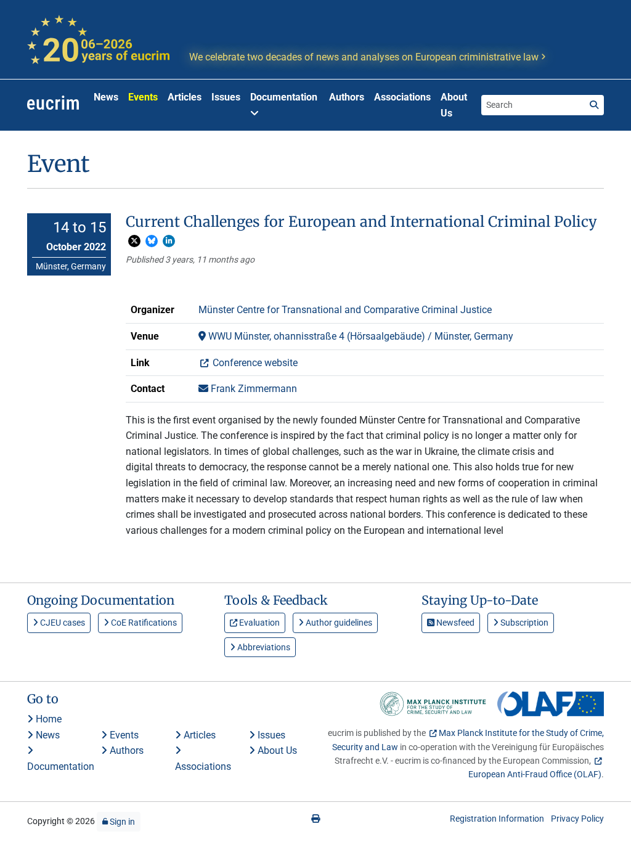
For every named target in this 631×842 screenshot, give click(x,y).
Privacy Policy (577, 819)
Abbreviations (262, 647)
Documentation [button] (283, 97)
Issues (225, 97)
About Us (454, 105)
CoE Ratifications (143, 622)
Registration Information (497, 819)
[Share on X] (134, 241)
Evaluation (258, 622)
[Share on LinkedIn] (169, 241)
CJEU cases (61, 622)
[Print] (315, 819)
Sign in (121, 822)
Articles (185, 97)
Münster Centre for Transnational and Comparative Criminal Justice (345, 310)
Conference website (254, 363)
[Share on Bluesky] (151, 241)
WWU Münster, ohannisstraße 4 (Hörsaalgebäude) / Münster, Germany (359, 336)
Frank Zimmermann (252, 388)
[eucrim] (53, 105)
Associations (402, 97)
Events (143, 97)
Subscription (523, 622)
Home (47, 719)
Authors (346, 97)
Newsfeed (454, 622)
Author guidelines (338, 622)
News (106, 97)
